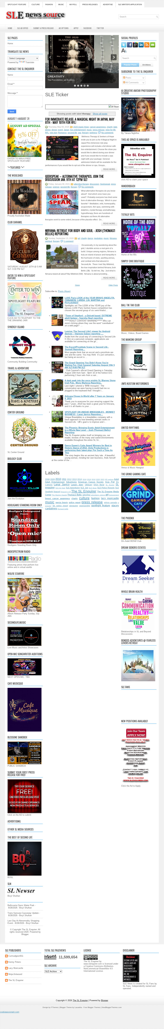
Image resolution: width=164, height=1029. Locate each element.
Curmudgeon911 (15, 956)
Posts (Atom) (64, 291)
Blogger (24, 934)
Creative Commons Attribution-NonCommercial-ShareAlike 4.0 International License (99, 968)
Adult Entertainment (55, 482)
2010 (58, 479)
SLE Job (84, 488)
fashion (95, 498)
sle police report (60, 506)
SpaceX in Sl (66, 492)
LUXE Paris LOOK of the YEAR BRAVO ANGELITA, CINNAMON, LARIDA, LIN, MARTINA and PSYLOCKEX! (90, 300)
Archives (146, 65)
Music (61, 4)
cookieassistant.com (9, 1012)
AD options (109, 479)
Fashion (49, 4)
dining (48, 130)
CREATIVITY (56, 76)
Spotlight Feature (17, 4)
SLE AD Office (22, 28)
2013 (74, 479)
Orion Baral (99, 485)
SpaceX (56, 492)
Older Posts (113, 285)
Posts (128, 78)
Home (10, 28)
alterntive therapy (81, 184)
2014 (79, 479)
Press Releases (90, 4)
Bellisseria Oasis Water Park (21, 905)
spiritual (48, 241)
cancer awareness (98, 127)
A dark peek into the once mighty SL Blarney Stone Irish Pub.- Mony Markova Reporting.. (90, 381)
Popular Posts (130, 65)
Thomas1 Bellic (74, 495)
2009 (52, 479)
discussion (94, 184)
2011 (64, 479)
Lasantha (78, 1007)
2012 (69, 479)
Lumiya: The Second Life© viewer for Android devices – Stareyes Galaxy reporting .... (87, 332)
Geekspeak (105, 184)
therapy (85, 133)
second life (72, 133)
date (115, 127)
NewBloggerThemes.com (112, 1007)
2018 (89, 479)
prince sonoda (110, 502)
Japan (66, 130)
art (79, 238)
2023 (102, 479)
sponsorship (84, 506)
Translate (29, 62)
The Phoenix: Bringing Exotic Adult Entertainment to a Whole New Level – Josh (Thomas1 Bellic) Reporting (90, 430)
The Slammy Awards (59, 495)
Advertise (108, 4)
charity (109, 127)
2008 (47, 479)
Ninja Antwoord (15, 974)
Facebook (87, 28)
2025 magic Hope (81, 127)
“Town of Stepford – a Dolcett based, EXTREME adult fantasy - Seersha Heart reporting (88, 316)
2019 (93, 479)
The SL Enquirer (83, 491)
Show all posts (100, 113)
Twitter (100, 28)
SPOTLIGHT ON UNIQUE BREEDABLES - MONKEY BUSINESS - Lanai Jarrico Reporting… (90, 413)
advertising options (98, 495)
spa (79, 133)
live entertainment (78, 130)
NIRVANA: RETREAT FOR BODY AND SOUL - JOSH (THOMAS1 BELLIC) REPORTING (80, 232)
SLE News (93, 488)
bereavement (114, 495)
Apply (76, 28)
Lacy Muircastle (15, 968)
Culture (36, 4)
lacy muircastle (110, 498)
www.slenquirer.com (93, 964)
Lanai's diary (77, 485)
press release (99, 130)
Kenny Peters (14, 962)
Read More (109, 169)
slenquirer (73, 506)
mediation (98, 238)
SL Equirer (110, 485)
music (89, 130)
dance (90, 238)
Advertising (71, 482)
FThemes (54, 1007)
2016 (84, 479)
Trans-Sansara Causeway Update (23, 913)
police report (75, 502)
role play (53, 133)
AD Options (64, 28)
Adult (116, 479)
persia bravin (62, 502)
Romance (62, 133)
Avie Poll (110, 482)
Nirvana (113, 238)
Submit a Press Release (43, 28)
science (56, 187)
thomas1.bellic (63, 509)
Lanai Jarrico (61, 484)
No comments (107, 133)
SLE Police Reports (106, 488)
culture (84, 498)
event (60, 130)
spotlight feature (100, 505)
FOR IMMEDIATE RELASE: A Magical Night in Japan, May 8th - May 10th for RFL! (79, 121)
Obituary (88, 485)
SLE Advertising (73, 488)
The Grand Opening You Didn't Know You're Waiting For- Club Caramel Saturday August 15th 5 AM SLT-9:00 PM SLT (90, 365)
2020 (98, 479)
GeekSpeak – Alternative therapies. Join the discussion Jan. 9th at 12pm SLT (74, 178)
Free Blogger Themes (91, 1007)
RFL (47, 133)
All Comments (132, 82)
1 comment (68, 241)
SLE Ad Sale (60, 488)
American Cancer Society (91, 482)
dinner (54, 130)
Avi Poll (73, 4)
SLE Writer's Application (130, 4)
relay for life (111, 130)
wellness (93, 133)
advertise (86, 495)
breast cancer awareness (57, 498)
